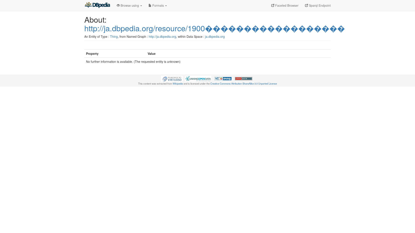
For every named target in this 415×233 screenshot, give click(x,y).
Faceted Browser (286, 5)
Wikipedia (178, 83)
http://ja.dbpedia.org (162, 36)
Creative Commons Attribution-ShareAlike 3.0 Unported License (243, 83)
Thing (114, 36)
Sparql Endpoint (319, 5)
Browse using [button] (130, 5)
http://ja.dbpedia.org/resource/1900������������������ (214, 27)
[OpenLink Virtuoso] (172, 78)
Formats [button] (158, 5)
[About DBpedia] (97, 5)
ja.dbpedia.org (215, 36)
